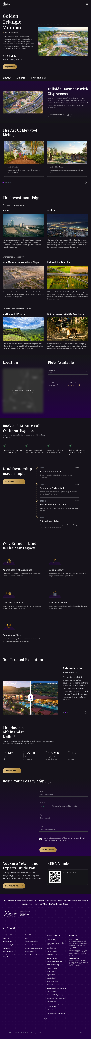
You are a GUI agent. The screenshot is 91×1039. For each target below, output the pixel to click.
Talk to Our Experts (12, 886)
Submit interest (48, 850)
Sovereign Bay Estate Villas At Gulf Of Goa (56, 1005)
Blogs (27, 938)
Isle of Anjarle (51, 948)
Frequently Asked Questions (34, 948)
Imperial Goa (51, 975)
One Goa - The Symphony (55, 995)
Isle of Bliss (51, 978)
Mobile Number (44, 803)
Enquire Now (10, 67)
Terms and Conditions (32, 945)
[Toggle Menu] (86, 4)
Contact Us (6, 948)
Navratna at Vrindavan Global (56, 988)
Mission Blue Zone (53, 985)
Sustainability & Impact (10, 945)
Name (41, 791)
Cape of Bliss (51, 971)
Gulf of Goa (50, 1010)
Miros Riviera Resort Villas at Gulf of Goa (56, 943)
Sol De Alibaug (51, 1001)
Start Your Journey (12, 482)
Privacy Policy (29, 951)
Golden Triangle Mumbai (54, 961)
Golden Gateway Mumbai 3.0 (56, 1013)
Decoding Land (7, 941)
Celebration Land (52, 981)
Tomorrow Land (52, 968)
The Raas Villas (52, 991)
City (41, 815)
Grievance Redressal (31, 941)
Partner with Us (8, 951)
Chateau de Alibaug (53, 964)
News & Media (29, 935)
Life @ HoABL (7, 935)
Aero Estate (51, 939)
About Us (6, 938)
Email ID (42, 826)
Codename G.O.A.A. (53, 954)
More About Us (10, 771)
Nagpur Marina (51, 958)
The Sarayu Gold (52, 951)
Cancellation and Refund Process (11, 955)
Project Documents (31, 955)
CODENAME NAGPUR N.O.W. (56, 998)
